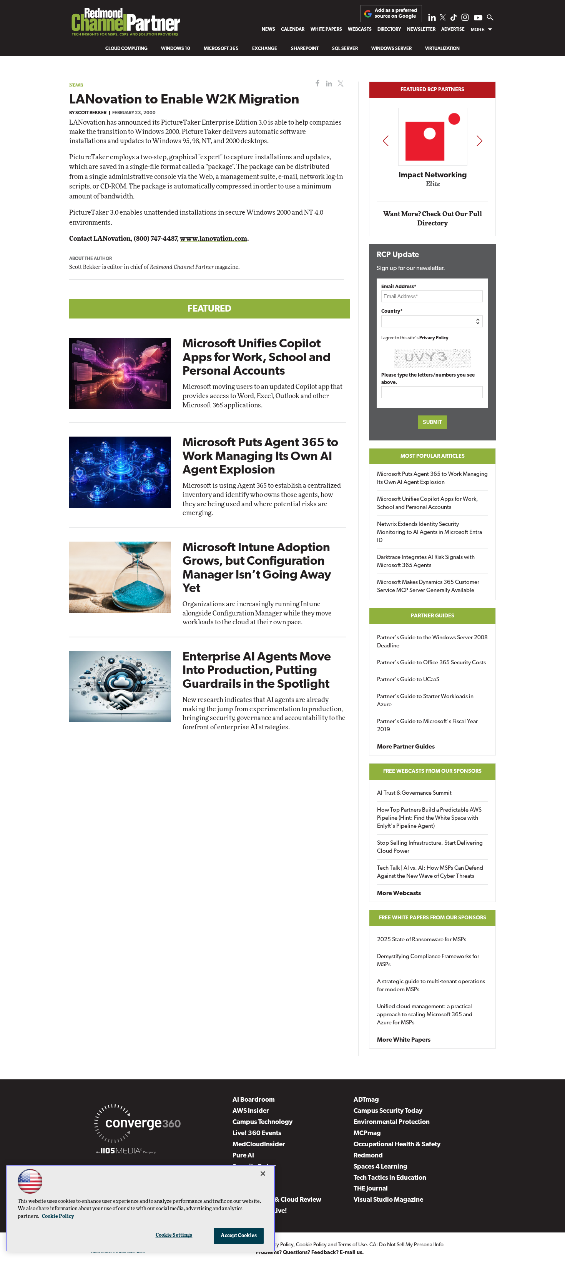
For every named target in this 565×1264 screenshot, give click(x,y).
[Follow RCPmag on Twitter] (443, 18)
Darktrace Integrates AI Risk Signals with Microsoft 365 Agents (426, 562)
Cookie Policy (311, 1245)
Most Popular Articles (432, 456)
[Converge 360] (137, 1125)
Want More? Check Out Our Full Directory (432, 219)
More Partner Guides (406, 747)
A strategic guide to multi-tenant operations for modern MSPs (431, 986)
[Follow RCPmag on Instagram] (465, 19)
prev (385, 140)
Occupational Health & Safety (397, 1144)
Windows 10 (175, 49)
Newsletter (421, 29)
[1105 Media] (126, 1152)
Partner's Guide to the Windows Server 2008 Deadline (432, 642)
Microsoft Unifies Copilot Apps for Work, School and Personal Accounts (257, 357)
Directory (389, 29)
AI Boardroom (254, 1100)
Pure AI (243, 1155)
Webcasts (360, 29)
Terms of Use (352, 1245)
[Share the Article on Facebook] (315, 83)
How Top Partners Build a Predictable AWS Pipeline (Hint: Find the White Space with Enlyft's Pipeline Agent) (429, 818)
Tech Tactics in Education (390, 1178)
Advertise (453, 29)
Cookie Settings (174, 1235)
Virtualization (442, 49)
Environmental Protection (392, 1122)
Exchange (264, 49)
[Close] (262, 1173)
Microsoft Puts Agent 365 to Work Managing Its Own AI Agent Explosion (260, 456)
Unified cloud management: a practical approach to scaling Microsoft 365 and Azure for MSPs (424, 1015)
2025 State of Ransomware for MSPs (421, 940)
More (478, 29)
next (479, 140)
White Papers (326, 29)
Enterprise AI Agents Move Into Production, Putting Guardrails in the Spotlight (257, 670)
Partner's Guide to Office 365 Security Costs (431, 663)
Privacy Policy (434, 338)
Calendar (292, 29)
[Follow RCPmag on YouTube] (478, 18)
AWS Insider (251, 1111)
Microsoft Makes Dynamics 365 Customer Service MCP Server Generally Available (428, 587)
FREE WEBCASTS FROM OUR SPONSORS (432, 771)
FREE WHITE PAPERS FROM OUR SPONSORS (432, 918)
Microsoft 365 (221, 49)
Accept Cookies (239, 1235)
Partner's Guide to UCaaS (408, 680)
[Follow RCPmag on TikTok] (453, 19)
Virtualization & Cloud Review (277, 1200)
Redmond (368, 1155)
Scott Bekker (90, 113)
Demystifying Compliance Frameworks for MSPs (428, 961)
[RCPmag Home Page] (125, 23)
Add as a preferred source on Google (396, 13)
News (268, 29)
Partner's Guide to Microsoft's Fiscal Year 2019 (427, 726)
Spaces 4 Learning (380, 1167)
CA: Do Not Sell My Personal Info (406, 1245)
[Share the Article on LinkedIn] (327, 83)
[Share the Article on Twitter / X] (339, 83)
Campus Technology (262, 1122)
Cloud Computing (126, 49)
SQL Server (345, 49)
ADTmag (366, 1100)
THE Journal (371, 1189)
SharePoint (305, 49)
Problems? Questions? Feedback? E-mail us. (310, 1253)
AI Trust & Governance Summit (414, 793)
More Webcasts (399, 893)
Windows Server (391, 49)
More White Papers (403, 1040)
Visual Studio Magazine (388, 1200)
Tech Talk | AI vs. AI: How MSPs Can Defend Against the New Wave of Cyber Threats (430, 872)
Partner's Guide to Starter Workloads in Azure (425, 701)
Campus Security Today (388, 1111)
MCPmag (367, 1133)
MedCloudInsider (259, 1144)
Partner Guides (432, 616)
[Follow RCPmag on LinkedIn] (432, 19)
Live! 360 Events (257, 1133)
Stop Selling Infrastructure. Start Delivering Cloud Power (430, 847)
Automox (433, 186)
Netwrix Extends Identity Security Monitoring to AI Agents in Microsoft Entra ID (429, 533)
